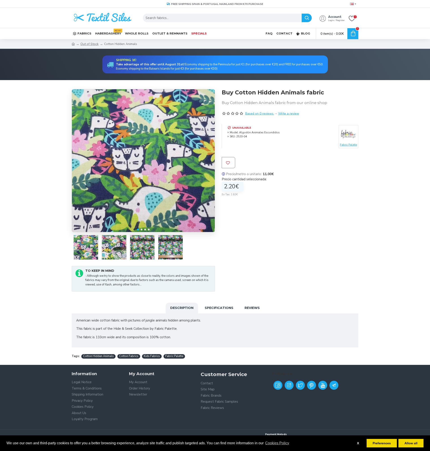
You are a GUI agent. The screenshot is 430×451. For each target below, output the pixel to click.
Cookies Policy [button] (277, 443)
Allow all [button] (410, 443)
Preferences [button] (382, 443)
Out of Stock (89, 44)
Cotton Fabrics (128, 356)
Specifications (219, 308)
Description (182, 308)
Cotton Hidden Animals (98, 356)
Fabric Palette (174, 356)
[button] (138, 229)
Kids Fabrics (152, 356)
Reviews (252, 308)
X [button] (358, 443)
